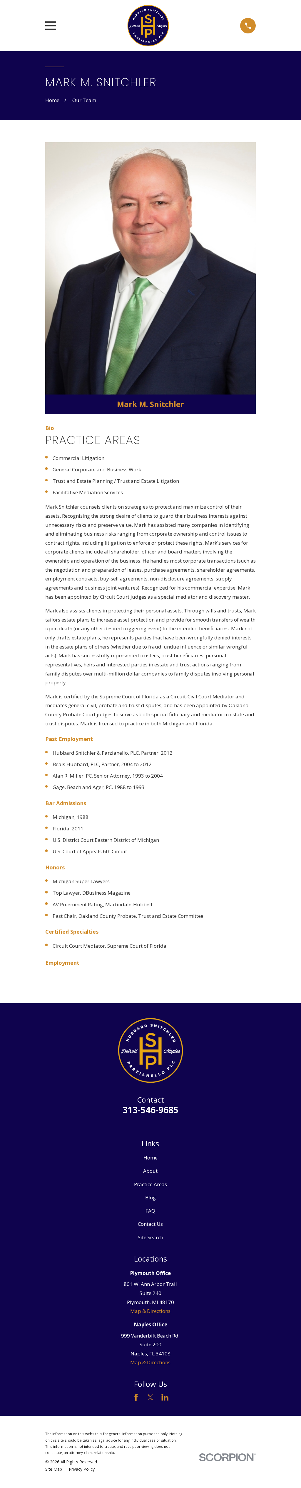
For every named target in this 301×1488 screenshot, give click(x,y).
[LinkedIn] (164, 1397)
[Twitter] (150, 1397)
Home (150, 1157)
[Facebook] (136, 1397)
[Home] (148, 25)
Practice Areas (150, 1184)
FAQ (150, 1210)
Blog (150, 1197)
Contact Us (150, 1223)
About (150, 1170)
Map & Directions (150, 1311)
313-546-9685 (150, 1110)
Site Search (150, 1237)
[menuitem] (53, 1469)
